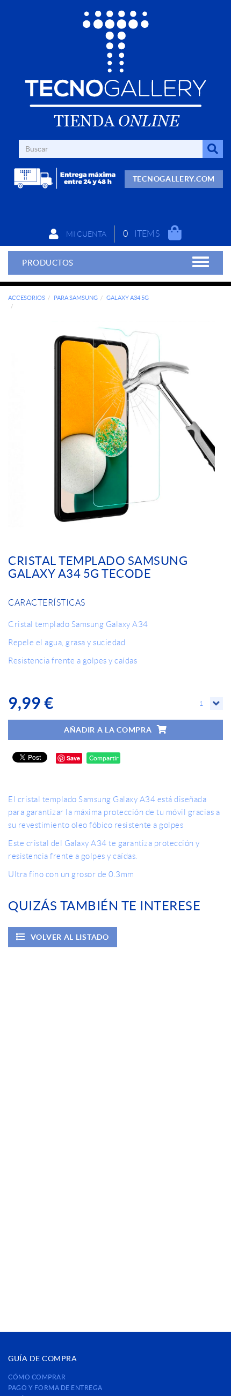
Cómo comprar (37, 1377)
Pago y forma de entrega (55, 1387)
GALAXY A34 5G (127, 298)
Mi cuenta (85, 234)
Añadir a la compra (108, 730)
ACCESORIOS (26, 298)
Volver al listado (70, 937)
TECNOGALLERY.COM (174, 179)
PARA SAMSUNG (76, 298)
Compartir (103, 757)
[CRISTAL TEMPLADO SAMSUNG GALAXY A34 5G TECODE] (111, 424)
